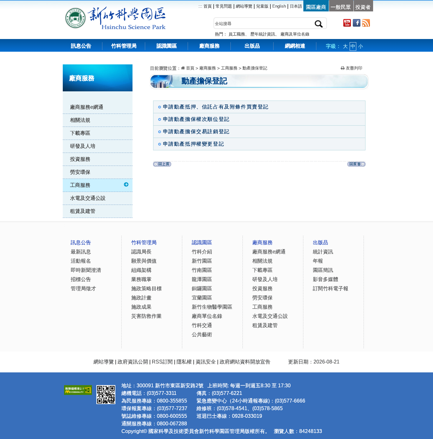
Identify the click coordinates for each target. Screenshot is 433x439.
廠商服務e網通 (86, 107)
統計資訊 (323, 251)
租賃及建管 (82, 211)
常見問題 (224, 6)
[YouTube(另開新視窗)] (347, 22)
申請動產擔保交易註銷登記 (196, 131)
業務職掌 (141, 279)
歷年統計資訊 (262, 34)
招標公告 (81, 279)
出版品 (252, 46)
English (279, 6)
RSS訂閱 (162, 361)
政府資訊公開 (133, 361)
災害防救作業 (146, 316)
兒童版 (262, 6)
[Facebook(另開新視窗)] (356, 22)
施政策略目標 (146, 288)
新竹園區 (202, 261)
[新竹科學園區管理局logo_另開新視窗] (75, 9)
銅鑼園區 (202, 288)
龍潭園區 (202, 279)
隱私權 (184, 361)
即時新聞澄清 (86, 270)
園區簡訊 (323, 270)
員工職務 (237, 34)
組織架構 (141, 270)
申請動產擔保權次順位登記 (196, 119)
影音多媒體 (325, 279)
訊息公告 (81, 46)
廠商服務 (209, 46)
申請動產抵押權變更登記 (193, 144)
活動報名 (81, 261)
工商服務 (80, 185)
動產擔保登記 (254, 68)
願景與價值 (144, 261)
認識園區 (167, 46)
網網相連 (295, 46)
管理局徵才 (83, 288)
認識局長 (141, 251)
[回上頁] (162, 165)
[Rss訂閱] (366, 22)
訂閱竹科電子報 (330, 288)
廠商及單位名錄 (295, 34)
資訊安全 (206, 361)
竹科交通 (202, 325)
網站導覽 (244, 6)
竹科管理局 (124, 46)
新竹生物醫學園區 (212, 307)
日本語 (296, 6)
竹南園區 (202, 270)
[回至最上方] (356, 165)
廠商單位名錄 (207, 316)
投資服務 (80, 159)
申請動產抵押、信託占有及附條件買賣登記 (216, 106)
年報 (318, 261)
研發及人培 (82, 146)
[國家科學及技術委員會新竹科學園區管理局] (129, 9)
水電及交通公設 (88, 198)
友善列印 (353, 68)
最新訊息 (81, 251)
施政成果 (141, 307)
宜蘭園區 (202, 297)
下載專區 (80, 133)
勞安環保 (80, 172)
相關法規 (80, 120)
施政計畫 (141, 297)
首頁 (207, 6)
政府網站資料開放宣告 (245, 361)
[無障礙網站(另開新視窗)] (78, 389)
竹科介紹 (202, 251)
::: (137, 60)
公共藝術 (202, 334)
